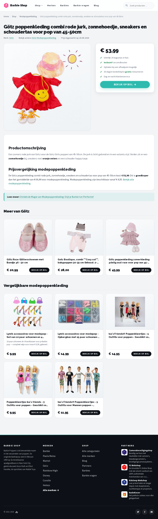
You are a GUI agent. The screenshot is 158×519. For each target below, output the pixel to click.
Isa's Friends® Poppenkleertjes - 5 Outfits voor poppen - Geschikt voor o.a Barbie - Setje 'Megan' (130, 337)
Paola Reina (49, 455)
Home (6, 16)
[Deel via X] (138, 512)
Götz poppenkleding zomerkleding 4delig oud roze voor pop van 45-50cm (129, 262)
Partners (86, 465)
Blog (96, 5)
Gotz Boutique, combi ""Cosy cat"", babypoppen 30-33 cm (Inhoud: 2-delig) (78, 262)
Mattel (46, 460)
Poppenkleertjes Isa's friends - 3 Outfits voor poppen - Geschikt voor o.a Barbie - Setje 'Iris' (28, 405)
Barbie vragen (81, 5)
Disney (46, 475)
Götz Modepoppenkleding (44, 37)
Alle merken (88, 455)
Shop (37, 5)
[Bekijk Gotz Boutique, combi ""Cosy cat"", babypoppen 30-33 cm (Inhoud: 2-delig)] (79, 237)
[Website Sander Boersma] (16, 511)
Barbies (64, 5)
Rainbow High (50, 470)
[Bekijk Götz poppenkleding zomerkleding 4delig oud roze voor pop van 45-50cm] (130, 237)
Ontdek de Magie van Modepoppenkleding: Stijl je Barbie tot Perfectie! (57, 196)
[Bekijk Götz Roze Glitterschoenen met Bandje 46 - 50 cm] (28, 237)
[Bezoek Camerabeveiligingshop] (124, 452)
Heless (46, 485)
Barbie (46, 451)
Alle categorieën (91, 451)
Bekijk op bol (123, 84)
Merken (51, 5)
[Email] (151, 512)
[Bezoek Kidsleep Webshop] (124, 482)
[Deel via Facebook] (145, 512)
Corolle (47, 480)
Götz (11, 37)
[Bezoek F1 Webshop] (124, 467)
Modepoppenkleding (28, 16)
